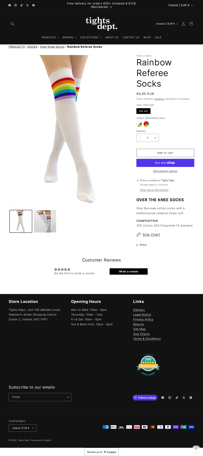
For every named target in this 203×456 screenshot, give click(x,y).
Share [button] (143, 244)
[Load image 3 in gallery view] (45, 221)
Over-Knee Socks (52, 46)
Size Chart (151, 235)
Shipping (159, 99)
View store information (154, 190)
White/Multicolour (139, 124)
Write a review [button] (128, 271)
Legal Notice (142, 314)
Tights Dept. (24, 440)
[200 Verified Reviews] (148, 377)
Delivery (139, 309)
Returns (138, 324)
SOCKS (32, 46)
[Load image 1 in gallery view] (21, 221)
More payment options (165, 171)
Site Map (139, 329)
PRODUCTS (17, 46)
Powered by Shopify (41, 440)
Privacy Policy (143, 319)
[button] (12, 24)
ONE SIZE (143, 110)
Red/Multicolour (146, 124)
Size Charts (141, 333)
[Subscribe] (67, 397)
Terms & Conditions (147, 338)
